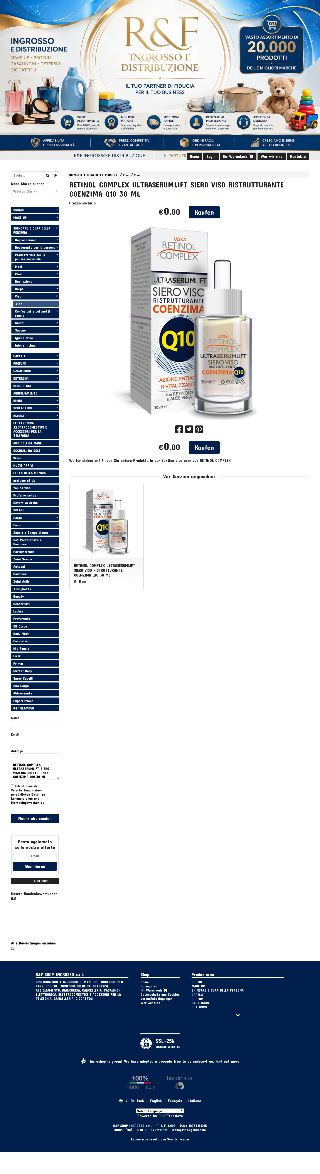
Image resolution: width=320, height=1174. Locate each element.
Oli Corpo (20, 626)
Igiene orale (24, 338)
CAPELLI (19, 356)
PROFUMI (19, 363)
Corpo (19, 289)
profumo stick (24, 480)
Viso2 (17, 458)
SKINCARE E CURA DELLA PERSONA (93, 175)
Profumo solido (24, 495)
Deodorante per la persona (35, 247)
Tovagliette (22, 589)
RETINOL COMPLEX (215, 460)
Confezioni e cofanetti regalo (32, 313)
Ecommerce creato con (160, 1139)
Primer (18, 663)
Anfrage (17, 751)
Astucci (19, 566)
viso (179, 460)
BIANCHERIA (22, 386)
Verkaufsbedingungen (156, 998)
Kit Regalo (21, 648)
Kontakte (298, 156)
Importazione (23, 701)
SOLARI (18, 510)
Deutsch (137, 1100)
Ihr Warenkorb (236, 156)
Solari (19, 323)
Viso (126, 175)
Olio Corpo (21, 686)
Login (211, 156)
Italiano (194, 1100)
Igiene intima (25, 345)
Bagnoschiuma (25, 240)
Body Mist (21, 633)
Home (194, 156)
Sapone (20, 330)
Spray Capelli (23, 678)
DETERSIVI (21, 378)
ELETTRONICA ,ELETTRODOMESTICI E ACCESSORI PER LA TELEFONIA (30, 429)
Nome (15, 718)
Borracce (20, 574)
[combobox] (35, 191)
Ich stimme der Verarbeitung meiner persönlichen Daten (28, 794)
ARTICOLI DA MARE (27, 443)
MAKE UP (20, 217)
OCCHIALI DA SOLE (26, 450)
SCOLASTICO (22, 408)
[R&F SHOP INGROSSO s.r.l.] (160, 80)
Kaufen (204, 212)
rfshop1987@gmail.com (189, 1130)
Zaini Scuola (22, 559)
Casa (16, 525)
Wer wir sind (272, 156)
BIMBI (17, 400)
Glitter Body (22, 671)
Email (15, 734)
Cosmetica (21, 641)
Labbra (18, 611)
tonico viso (21, 488)
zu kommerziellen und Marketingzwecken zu (28, 798)
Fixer (16, 656)
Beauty (18, 596)
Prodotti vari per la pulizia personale (30, 257)
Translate (175, 1115)
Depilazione (23, 281)
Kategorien (149, 986)
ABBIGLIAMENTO (25, 393)
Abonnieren (35, 866)
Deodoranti (21, 604)
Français (175, 1100)
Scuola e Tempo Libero (30, 532)
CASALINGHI (22, 371)
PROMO (18, 210)
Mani (18, 266)
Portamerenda (23, 552)
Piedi (19, 274)
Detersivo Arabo (25, 502)
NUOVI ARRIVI (23, 465)
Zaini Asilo (21, 581)
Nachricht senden (35, 818)
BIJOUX (18, 415)
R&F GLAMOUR (23, 708)
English (156, 1100)
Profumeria (21, 618)
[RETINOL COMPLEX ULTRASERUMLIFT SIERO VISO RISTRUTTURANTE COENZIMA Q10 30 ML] (189, 321)
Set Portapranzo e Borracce (27, 542)
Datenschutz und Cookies (160, 994)
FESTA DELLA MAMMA (29, 473)
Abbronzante (22, 693)
